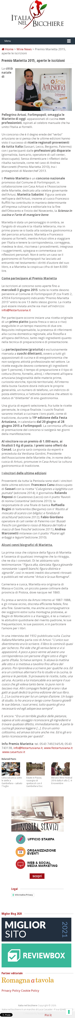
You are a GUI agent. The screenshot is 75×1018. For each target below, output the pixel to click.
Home (8, 49)
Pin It (48, 1015)
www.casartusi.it (13, 752)
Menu (7, 41)
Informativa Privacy (24, 895)
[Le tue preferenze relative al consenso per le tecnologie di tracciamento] (69, 1012)
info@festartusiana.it (16, 310)
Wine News (24, 49)
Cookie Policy (30, 990)
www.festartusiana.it (58, 748)
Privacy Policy (11, 990)
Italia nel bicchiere (27, 1005)
